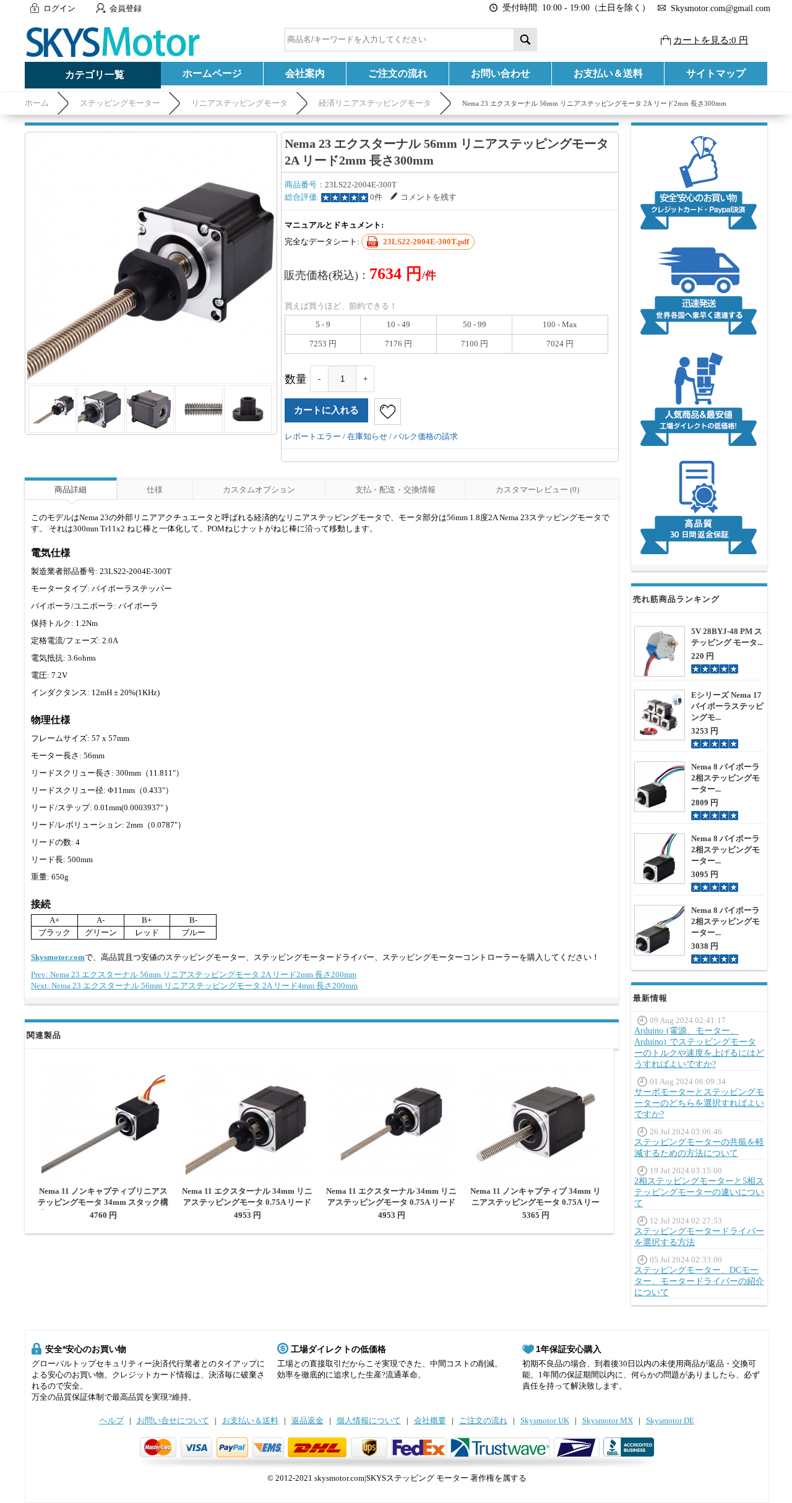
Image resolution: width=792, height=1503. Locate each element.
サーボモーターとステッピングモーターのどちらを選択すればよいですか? (699, 1103)
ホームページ (212, 73)
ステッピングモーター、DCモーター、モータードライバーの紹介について (699, 1281)
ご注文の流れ (398, 73)
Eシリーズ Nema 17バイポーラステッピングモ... (727, 706)
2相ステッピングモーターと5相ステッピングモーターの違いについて (699, 1192)
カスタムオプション (259, 489)
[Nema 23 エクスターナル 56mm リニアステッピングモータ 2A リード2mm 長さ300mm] (151, 257)
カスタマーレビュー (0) (537, 489)
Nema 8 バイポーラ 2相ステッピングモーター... (725, 778)
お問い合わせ (500, 73)
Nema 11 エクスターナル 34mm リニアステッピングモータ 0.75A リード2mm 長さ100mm (391, 1202)
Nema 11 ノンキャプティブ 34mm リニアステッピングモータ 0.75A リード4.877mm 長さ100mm (535, 1202)
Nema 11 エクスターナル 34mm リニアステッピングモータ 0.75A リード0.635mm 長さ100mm (247, 1202)
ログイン (59, 8)
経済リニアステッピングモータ (375, 103)
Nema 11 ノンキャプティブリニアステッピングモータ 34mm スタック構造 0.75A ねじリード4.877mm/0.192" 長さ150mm (103, 1207)
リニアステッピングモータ (239, 103)
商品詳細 (70, 489)
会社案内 (305, 73)
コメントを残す (428, 197)
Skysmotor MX (607, 1420)
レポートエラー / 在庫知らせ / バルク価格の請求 (371, 436)
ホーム (37, 103)
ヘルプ (112, 1420)
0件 (376, 197)
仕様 (155, 489)
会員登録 (126, 8)
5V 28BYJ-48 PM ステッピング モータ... (727, 637)
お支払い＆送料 (608, 73)
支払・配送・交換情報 (395, 489)
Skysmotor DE (670, 1420)
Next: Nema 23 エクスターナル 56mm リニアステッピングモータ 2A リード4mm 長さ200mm (194, 985)
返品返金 (307, 1420)
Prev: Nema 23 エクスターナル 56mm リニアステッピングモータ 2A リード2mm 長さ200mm (193, 974)
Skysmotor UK (544, 1420)
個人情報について (369, 1420)
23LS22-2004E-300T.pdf (426, 241)
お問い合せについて (173, 1420)
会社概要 (430, 1420)
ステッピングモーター (120, 103)
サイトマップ (716, 73)
